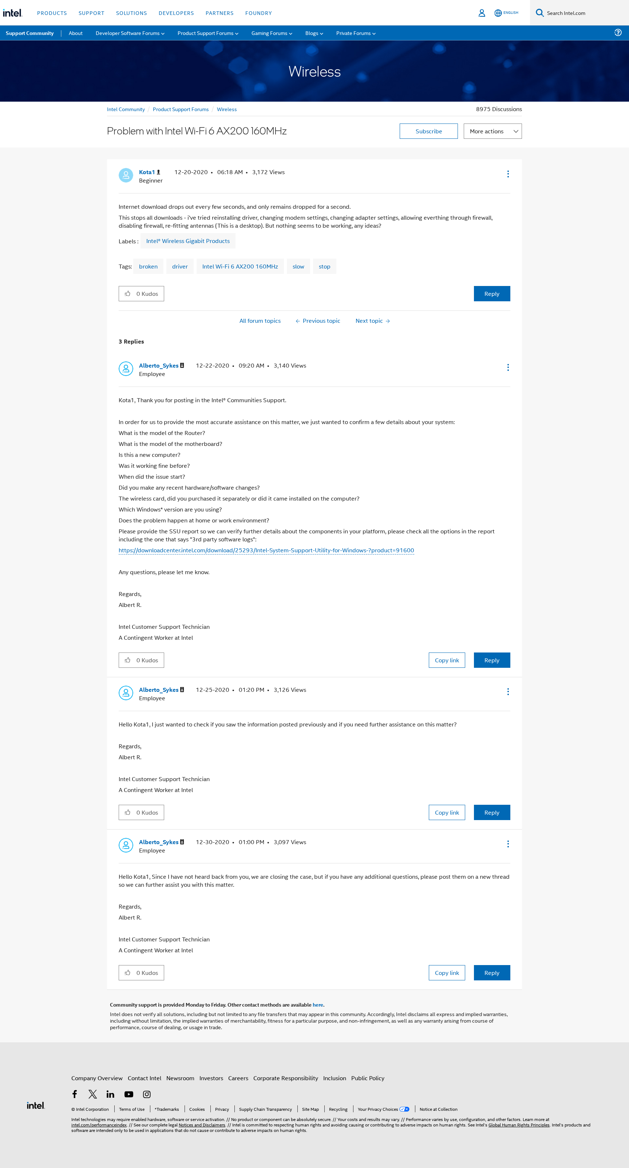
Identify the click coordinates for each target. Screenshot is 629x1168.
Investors (211, 1078)
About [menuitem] (76, 32)
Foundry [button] (258, 12)
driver (180, 266)
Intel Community (126, 109)
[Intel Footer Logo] (36, 1104)
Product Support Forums (181, 109)
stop (325, 266)
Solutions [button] (131, 12)
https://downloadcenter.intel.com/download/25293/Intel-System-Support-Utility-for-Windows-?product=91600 (266, 550)
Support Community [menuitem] (30, 33)
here (318, 1004)
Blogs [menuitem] (312, 32)
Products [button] (52, 12)
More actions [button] (486, 131)
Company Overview (97, 1078)
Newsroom (180, 1078)
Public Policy (367, 1078)
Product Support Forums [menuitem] (206, 32)
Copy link (447, 660)
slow (298, 266)
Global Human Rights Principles (519, 1124)
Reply (491, 293)
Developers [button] (176, 12)
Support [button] (91, 12)
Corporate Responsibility (285, 1078)
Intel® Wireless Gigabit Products (188, 241)
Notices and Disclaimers (202, 1124)
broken (148, 266)
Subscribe (429, 131)
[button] (507, 173)
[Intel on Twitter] (93, 1095)
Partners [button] (220, 12)
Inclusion (334, 1078)
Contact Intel (144, 1078)
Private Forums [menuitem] (353, 32)
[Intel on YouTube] (129, 1095)
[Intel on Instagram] (147, 1095)
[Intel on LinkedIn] (110, 1095)
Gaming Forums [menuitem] (270, 32)
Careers (238, 1078)
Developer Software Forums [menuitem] (128, 32)
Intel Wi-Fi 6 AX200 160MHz (240, 266)
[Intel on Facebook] (74, 1095)
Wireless (227, 109)
